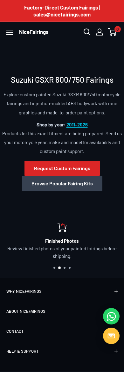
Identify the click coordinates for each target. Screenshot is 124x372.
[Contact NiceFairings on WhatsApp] (111, 316)
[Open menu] (9, 32)
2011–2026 (77, 124)
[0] (112, 32)
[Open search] (87, 32)
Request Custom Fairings (62, 168)
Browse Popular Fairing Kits (62, 183)
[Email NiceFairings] (111, 336)
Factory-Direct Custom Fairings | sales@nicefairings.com (62, 10)
